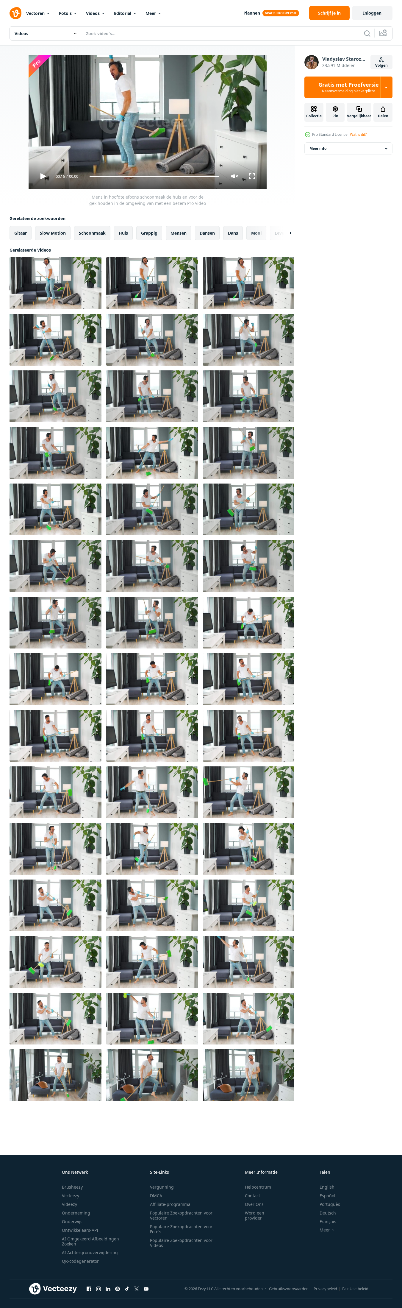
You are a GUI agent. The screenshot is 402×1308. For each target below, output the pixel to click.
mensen (179, 233)
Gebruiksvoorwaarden (289, 1288)
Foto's (65, 13)
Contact (252, 1195)
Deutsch (328, 1213)
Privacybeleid (325, 1288)
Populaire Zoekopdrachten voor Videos (181, 1242)
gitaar (20, 233)
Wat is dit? (358, 134)
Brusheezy (72, 1187)
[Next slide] (285, 233)
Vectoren (35, 13)
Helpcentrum (258, 1187)
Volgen (381, 65)
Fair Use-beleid (355, 1288)
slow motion (53, 233)
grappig (149, 233)
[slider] (154, 176)
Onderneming (76, 1213)
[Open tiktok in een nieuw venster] (127, 1288)
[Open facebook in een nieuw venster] (89, 1288)
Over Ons (254, 1204)
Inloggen (372, 13)
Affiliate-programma (170, 1204)
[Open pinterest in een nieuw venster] (117, 1288)
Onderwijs (72, 1221)
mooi (256, 233)
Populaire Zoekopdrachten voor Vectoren (181, 1215)
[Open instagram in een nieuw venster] (98, 1288)
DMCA (156, 1195)
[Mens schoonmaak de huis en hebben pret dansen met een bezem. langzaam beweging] (55, 1075)
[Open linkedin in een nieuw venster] (108, 1288)
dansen (207, 233)
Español (327, 1195)
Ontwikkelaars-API (80, 1230)
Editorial (122, 13)
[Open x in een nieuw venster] (136, 1288)
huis (123, 233)
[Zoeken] (367, 33)
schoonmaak (92, 233)
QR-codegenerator (80, 1261)
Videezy (69, 1204)
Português (330, 1204)
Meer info (317, 148)
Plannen (251, 13)
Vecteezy (70, 1195)
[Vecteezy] (15, 13)
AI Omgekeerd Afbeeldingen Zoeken (90, 1241)
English (327, 1187)
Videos (93, 13)
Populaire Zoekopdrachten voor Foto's (181, 1229)
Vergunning (162, 1187)
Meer (151, 13)
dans (233, 233)
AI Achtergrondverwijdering (90, 1252)
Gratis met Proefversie (348, 87)
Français (328, 1221)
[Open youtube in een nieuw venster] (146, 1288)
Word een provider (254, 1215)
